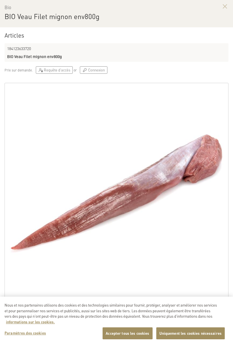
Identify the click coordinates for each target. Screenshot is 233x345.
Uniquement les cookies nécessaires (190, 333)
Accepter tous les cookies (127, 333)
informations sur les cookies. (30, 322)
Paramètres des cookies (25, 333)
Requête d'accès (56, 70)
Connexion (96, 70)
